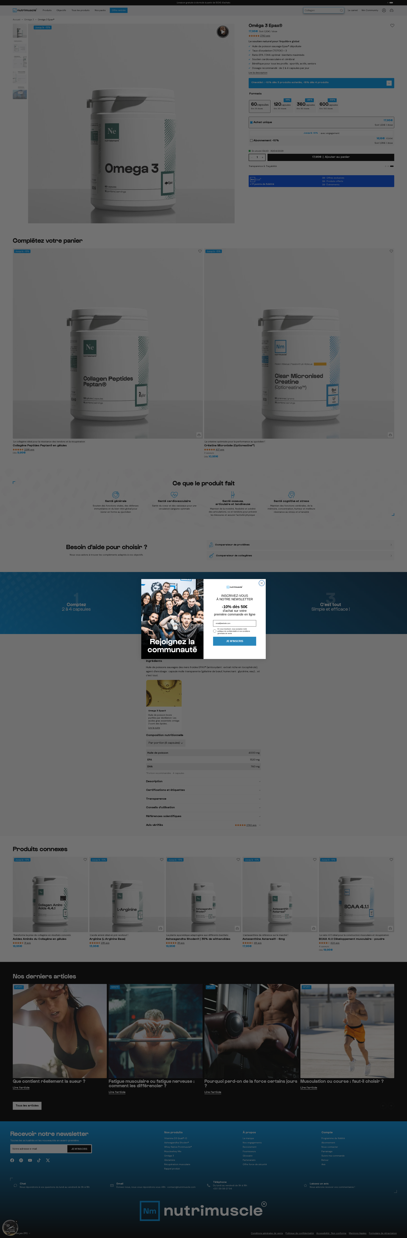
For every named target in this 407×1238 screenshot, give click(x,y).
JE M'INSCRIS (234, 641)
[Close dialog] (261, 583)
